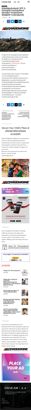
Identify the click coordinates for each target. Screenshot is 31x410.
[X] (16, 21)
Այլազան (4, 6)
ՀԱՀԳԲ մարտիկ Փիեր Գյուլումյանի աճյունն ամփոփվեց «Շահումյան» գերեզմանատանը (12, 311)
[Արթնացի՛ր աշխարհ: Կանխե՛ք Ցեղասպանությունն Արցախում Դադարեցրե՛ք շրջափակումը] (25, 281)
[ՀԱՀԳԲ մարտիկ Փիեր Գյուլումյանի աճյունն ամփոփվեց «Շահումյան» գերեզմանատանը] (25, 311)
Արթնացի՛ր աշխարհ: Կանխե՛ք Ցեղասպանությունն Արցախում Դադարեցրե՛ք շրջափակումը (11, 282)
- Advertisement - (7, 124)
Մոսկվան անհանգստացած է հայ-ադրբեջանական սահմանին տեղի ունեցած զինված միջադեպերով (8, 116)
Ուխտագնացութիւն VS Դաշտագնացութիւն (11, 291)
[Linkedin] (20, 21)
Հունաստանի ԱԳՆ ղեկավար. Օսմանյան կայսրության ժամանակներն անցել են (23, 115)
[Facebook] (8, 21)
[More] (24, 21)
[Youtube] (25, 388)
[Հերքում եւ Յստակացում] (25, 273)
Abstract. (14, 393)
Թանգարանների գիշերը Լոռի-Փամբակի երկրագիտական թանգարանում (11, 301)
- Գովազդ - (5, 227)
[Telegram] (12, 21)
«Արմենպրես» (15, 63)
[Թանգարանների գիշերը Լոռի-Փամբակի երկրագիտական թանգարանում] (25, 301)
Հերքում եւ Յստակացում (11, 270)
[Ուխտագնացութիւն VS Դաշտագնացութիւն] (25, 293)
